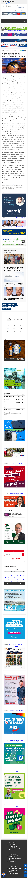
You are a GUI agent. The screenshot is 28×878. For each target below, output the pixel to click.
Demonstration (11, 304)
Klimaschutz (6, 308)
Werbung (12, 856)
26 (8, 581)
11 (5, 577)
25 (5, 581)
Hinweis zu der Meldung (8, 184)
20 (11, 579)
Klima (16, 306)
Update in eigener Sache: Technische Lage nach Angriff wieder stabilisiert (14, 284)
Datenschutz (13, 860)
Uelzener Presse (14, 873)
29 (17, 581)
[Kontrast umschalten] (25, 872)
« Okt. (7, 583)
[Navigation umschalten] (2, 18)
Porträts (11, 849)
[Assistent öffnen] (3, 874)
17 (23, 577)
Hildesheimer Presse (13, 871)
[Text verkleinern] (25, 869)
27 (11, 581)
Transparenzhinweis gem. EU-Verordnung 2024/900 (16, 30)
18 (5, 579)
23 (20, 579)
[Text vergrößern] (25, 865)
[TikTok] (6, 3)
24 (23, 579)
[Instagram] (4, 3)
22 (17, 579)
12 (8, 577)
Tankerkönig (8, 413)
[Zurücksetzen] (25, 875)
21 (14, 579)
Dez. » (21, 583)
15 (17, 577)
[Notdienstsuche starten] (23, 554)
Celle (14, 50)
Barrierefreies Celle (15, 868)
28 (14, 581)
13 (11, 577)
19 (8, 579)
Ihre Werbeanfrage (15, 848)
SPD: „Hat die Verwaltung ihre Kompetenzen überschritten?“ (14, 299)
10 (23, 575)
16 (20, 577)
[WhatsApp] (11, 3)
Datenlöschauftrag (15, 858)
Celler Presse (13, 843)
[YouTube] (9, 3)
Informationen (13, 846)
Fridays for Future (8, 306)
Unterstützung (13, 855)
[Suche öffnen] (24, 21)
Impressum (12, 861)
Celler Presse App (14, 844)
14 (14, 577)
